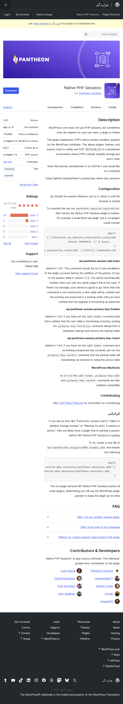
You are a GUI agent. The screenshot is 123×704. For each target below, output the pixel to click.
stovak (109, 593)
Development (55, 107)
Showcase (84, 621)
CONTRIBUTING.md (71, 403)
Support (7, 107)
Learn (56, 621)
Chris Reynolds (66, 586)
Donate (24, 633)
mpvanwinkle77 (104, 578)
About (116, 621)
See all (7, 243)
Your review (31, 243)
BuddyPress (111, 666)
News (116, 627)
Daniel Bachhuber (64, 578)
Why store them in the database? (100, 527)
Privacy (115, 638)
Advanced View (29, 184)
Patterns (85, 638)
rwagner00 (106, 601)
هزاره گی (107, 680)
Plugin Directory (111, 14)
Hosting (115, 633)
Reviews (96, 107)
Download (11, 90)
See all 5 (7, 161)
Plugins (86, 633)
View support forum (26, 273)
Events (26, 627)
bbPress (113, 660)
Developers (53, 633)
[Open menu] (5, 5)
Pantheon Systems (90, 93)
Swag (25, 638)
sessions (8, 175)
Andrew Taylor (104, 586)
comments (9, 169)
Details (112, 107)
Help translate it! (39, 23)
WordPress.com (109, 649)
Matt (115, 654)
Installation (77, 107)
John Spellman (66, 593)
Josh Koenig (68, 570)
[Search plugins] (86, 34)
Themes (85, 627)
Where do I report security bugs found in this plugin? (89, 537)
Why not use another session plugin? (98, 517)
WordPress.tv (50, 638)
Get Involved (22, 621)
